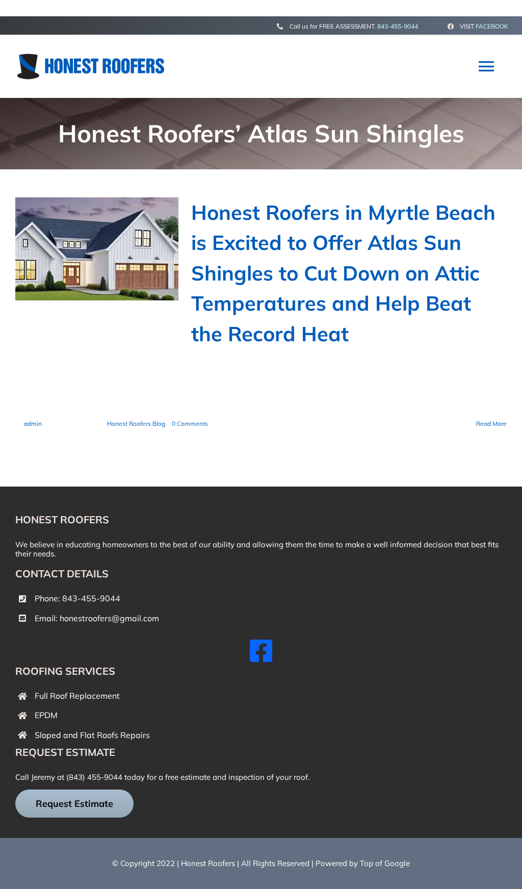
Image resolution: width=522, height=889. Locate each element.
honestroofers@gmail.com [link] (109, 618)
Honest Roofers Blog (136, 423)
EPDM (46, 715)
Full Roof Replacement (77, 696)
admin (33, 423)
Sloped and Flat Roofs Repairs (92, 735)
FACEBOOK (492, 26)
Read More (491, 423)
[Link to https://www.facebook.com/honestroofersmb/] (261, 651)
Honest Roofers (208, 863)
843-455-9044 (397, 26)
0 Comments (190, 423)
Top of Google (385, 863)
